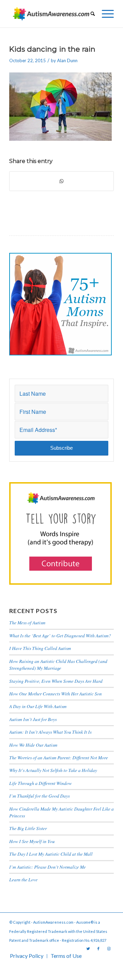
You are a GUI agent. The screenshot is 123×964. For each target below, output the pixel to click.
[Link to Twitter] (88, 948)
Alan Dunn (67, 60)
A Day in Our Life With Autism (38, 706)
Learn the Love (23, 879)
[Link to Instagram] (109, 948)
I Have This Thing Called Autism (40, 648)
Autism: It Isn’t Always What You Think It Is (51, 732)
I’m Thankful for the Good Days (39, 795)
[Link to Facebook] (98, 948)
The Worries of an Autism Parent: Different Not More (58, 757)
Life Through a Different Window (40, 783)
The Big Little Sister (28, 828)
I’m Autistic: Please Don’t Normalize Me (47, 867)
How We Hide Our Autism (33, 745)
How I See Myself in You (32, 841)
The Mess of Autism (27, 622)
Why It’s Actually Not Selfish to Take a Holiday (53, 770)
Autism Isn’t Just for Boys (33, 719)
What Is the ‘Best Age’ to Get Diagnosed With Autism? (60, 635)
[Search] (89, 13)
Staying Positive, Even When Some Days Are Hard (55, 681)
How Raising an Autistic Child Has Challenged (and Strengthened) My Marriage (58, 664)
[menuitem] (89, 13)
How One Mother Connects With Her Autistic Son (55, 693)
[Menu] (104, 13)
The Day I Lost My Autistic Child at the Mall (51, 854)
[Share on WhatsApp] (61, 181)
